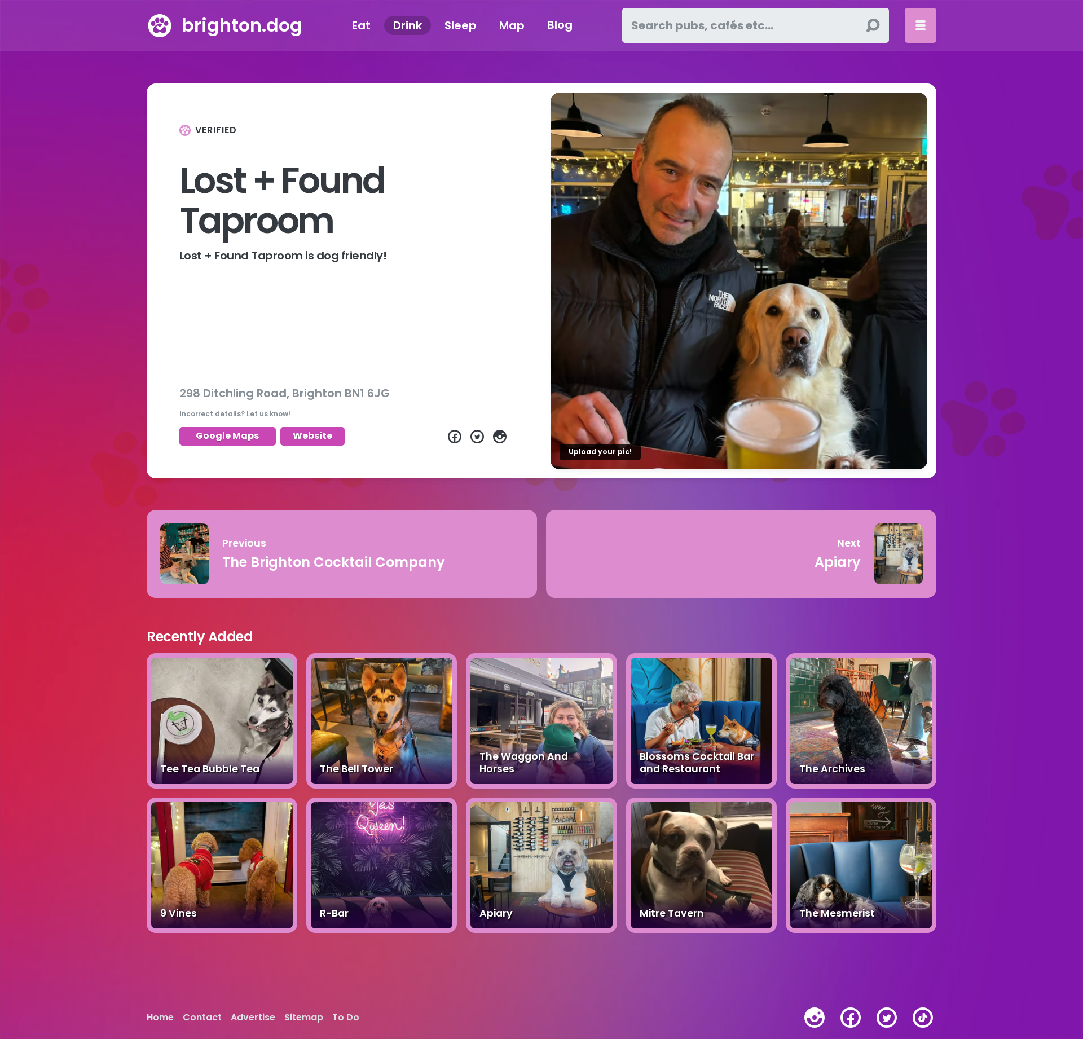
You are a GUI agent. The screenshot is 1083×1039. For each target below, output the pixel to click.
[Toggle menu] (920, 25)
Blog (560, 25)
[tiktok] (922, 1017)
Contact (202, 1017)
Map (512, 25)
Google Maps (227, 435)
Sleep (460, 25)
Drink (407, 25)
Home (160, 1017)
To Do (345, 1017)
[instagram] (814, 1017)
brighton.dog (242, 25)
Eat (361, 25)
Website (312, 435)
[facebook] (850, 1017)
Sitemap (303, 1017)
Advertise (253, 1017)
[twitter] (886, 1017)
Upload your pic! (600, 451)
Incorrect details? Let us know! (234, 414)
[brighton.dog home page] (160, 25)
